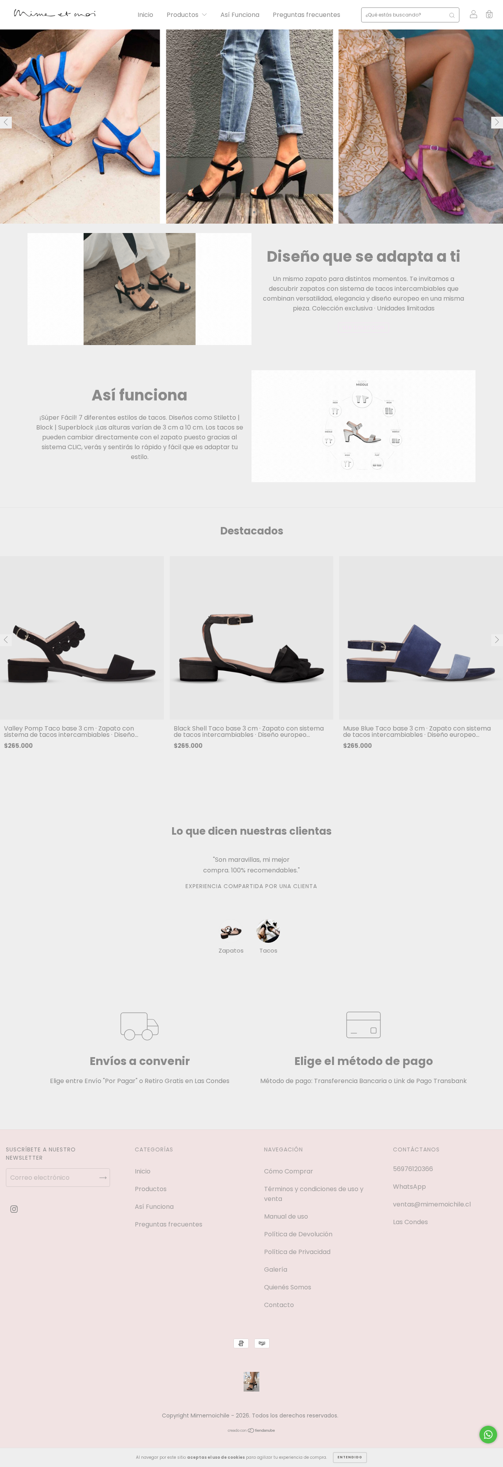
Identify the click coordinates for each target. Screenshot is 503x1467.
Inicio (145, 14)
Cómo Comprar (288, 1171)
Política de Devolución (298, 1234)
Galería (275, 1269)
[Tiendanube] (251, 1431)
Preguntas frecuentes (306, 14)
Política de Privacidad (297, 1251)
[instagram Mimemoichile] (14, 1209)
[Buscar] (452, 15)
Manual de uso (286, 1216)
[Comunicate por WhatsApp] (488, 1434)
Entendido (350, 1457)
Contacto (279, 1304)
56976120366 (413, 1168)
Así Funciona (239, 14)
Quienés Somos (287, 1287)
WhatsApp (409, 1186)
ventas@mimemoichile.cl (432, 1204)
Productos (183, 14)
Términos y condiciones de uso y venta (313, 1193)
